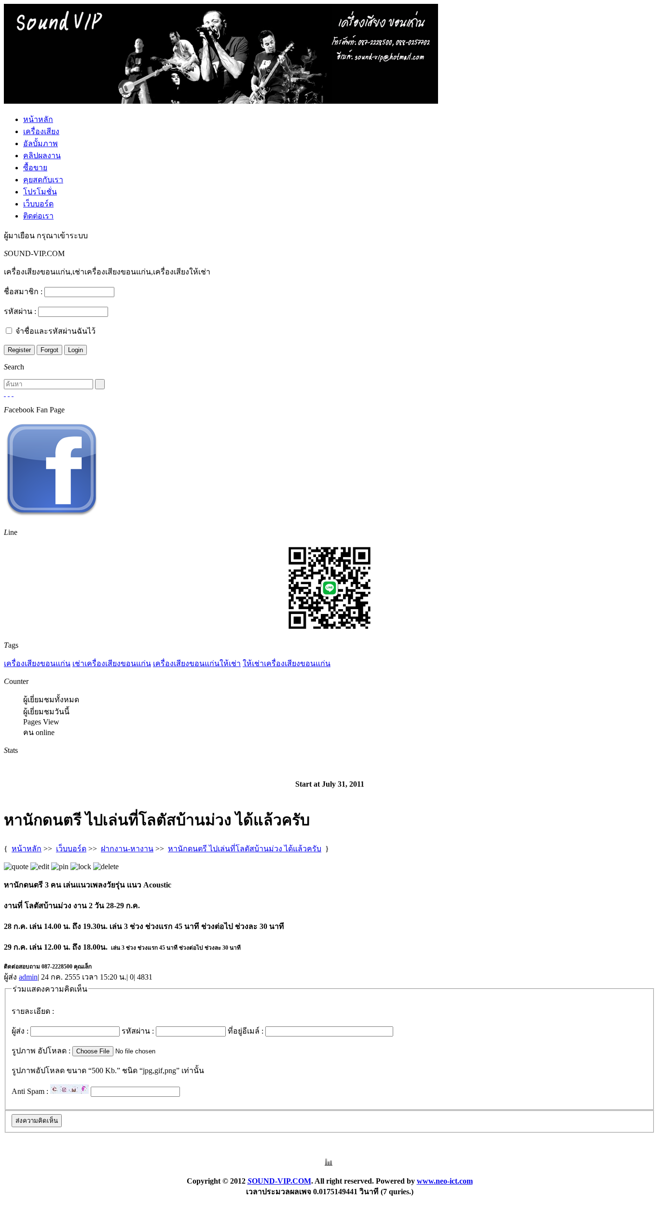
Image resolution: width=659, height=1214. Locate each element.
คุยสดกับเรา (43, 180)
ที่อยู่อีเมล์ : (245, 1031)
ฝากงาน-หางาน (127, 849)
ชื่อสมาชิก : (23, 291)
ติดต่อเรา (38, 216)
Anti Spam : (30, 1091)
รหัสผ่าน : (20, 311)
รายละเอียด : (33, 1011)
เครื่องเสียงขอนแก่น (37, 663)
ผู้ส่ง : (20, 1031)
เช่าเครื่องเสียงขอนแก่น (111, 663)
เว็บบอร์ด (38, 204)
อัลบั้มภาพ (40, 143)
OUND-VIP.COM (279, 1181)
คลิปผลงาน (42, 155)
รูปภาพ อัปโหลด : (41, 1051)
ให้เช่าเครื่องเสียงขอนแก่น (286, 663)
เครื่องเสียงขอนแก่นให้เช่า (197, 663)
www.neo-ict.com (445, 1181)
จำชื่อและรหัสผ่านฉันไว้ (55, 331)
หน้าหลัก (38, 119)
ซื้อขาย (35, 168)
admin (28, 977)
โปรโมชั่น (40, 192)
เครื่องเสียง (41, 131)
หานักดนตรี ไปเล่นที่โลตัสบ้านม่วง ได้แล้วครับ (244, 849)
